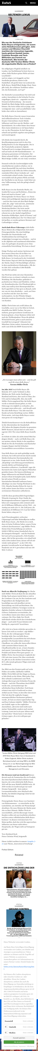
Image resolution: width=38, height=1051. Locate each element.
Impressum (22, 1046)
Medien (12, 1033)
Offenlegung (30, 1046)
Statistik (12, 1027)
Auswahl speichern (19, 1038)
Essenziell (9, 1021)
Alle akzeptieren (19, 1042)
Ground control (19, 909)
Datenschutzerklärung (11, 1046)
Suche (26, 3)
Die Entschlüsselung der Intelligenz (19, 868)
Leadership (19, 11)
